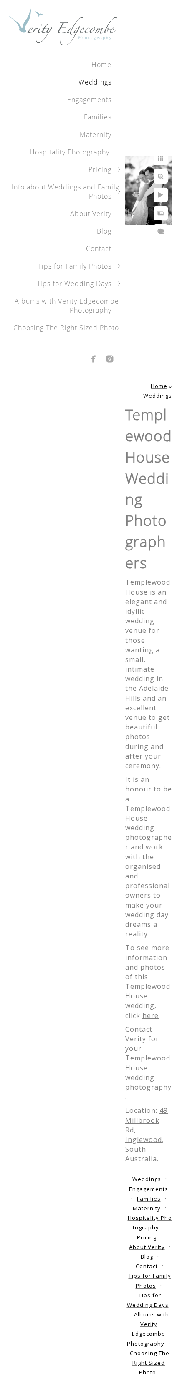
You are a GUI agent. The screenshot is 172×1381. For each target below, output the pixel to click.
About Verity (90, 213)
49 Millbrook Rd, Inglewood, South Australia (146, 1134)
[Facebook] (93, 359)
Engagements (89, 99)
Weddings (94, 82)
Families (97, 117)
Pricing (100, 169)
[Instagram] (110, 359)
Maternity (95, 134)
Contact (98, 248)
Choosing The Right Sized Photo (66, 327)
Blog (104, 231)
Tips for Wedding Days (74, 283)
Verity (136, 1038)
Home (101, 64)
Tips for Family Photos (74, 266)
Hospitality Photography (70, 152)
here (150, 1015)
